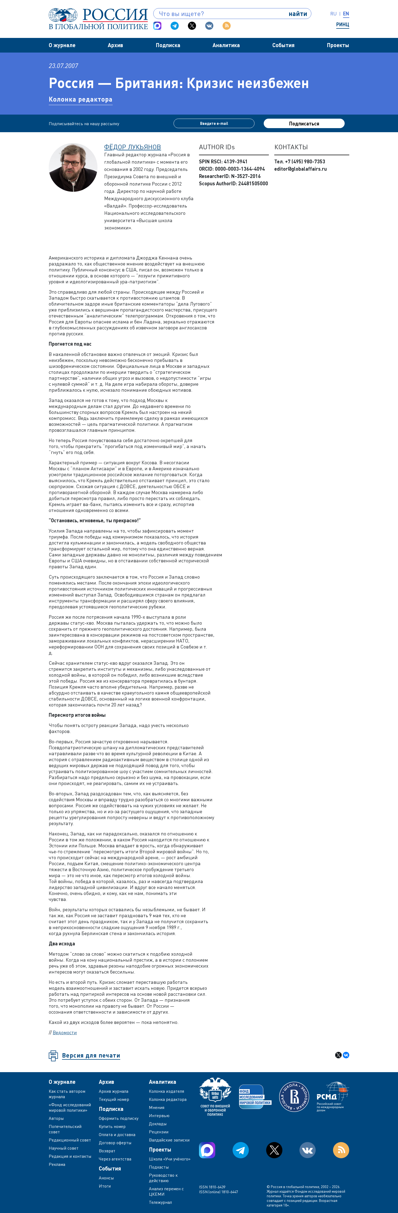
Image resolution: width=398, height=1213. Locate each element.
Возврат (107, 1150)
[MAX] (157, 26)
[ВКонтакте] (346, 1055)
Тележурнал (160, 1202)
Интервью (159, 1115)
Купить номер (112, 1126)
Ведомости (65, 1032)
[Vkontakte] (209, 26)
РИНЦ (342, 24)
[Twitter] (192, 26)
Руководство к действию (163, 1177)
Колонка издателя (166, 1091)
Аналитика (226, 45)
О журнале (62, 45)
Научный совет (64, 1148)
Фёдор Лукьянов (132, 147)
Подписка (168, 45)
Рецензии (158, 1131)
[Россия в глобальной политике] (98, 18)
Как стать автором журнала (67, 1093)
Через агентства (115, 1159)
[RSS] (227, 26)
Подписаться (304, 124)
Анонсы (106, 1177)
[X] (338, 1055)
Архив (115, 45)
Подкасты (159, 1167)
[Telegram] (175, 26)
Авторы (56, 1118)
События (283, 45)
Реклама (57, 1164)
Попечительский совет (65, 1129)
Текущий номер (114, 1099)
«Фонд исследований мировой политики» (70, 1107)
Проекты (338, 45)
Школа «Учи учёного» (170, 1159)
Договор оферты (115, 1142)
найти (298, 13)
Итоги (105, 1186)
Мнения (156, 1107)
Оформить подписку (118, 1118)
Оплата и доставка (117, 1134)
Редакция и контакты (70, 1156)
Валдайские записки (169, 1140)
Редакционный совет (70, 1140)
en (346, 14)
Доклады (158, 1123)
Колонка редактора (81, 99)
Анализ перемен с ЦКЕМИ (166, 1191)
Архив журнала (113, 1091)
